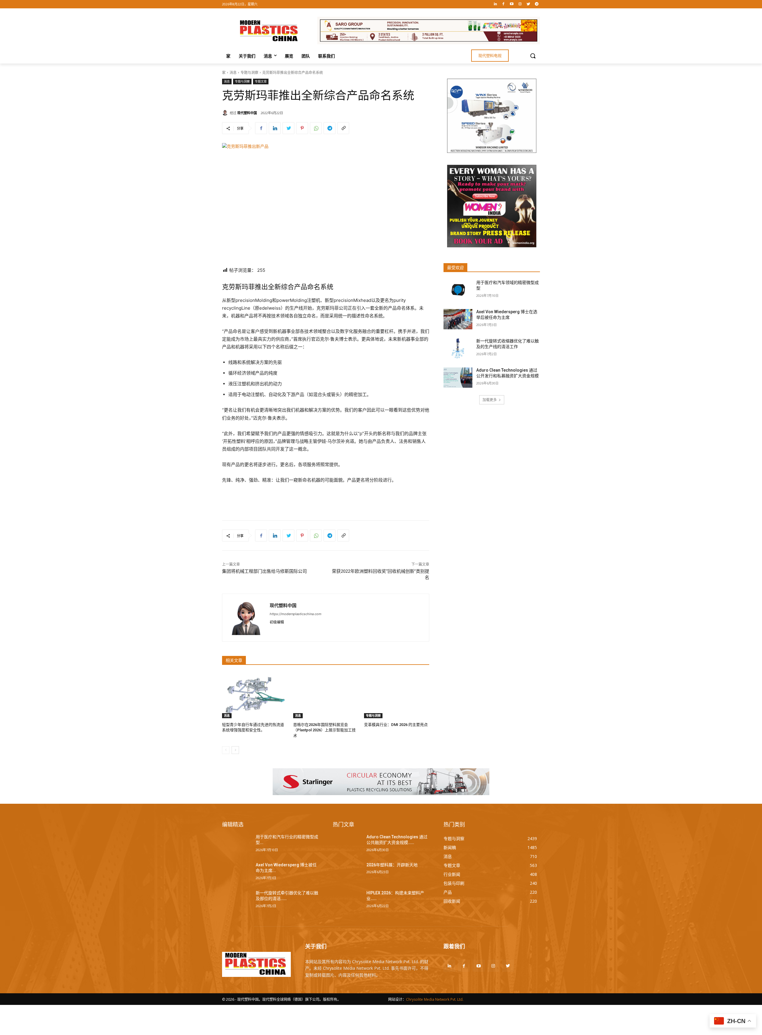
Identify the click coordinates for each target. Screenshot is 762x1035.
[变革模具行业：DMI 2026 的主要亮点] (396, 695)
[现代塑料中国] (226, 113)
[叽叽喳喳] (528, 4)
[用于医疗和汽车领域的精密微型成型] (458, 290)
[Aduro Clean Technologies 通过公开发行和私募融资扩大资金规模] (458, 377)
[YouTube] (511, 4)
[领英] (495, 4)
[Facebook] (503, 4)
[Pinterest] (302, 128)
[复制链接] (343, 128)
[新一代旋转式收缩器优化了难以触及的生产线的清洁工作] (458, 348)
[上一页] (225, 750)
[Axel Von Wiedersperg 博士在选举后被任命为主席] (458, 319)
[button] (533, 56)
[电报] (536, 4)
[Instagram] (520, 4)
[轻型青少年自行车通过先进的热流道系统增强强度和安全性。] (254, 695)
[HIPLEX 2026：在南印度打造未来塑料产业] (347, 900)
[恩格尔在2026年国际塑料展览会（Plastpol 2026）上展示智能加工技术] (325, 695)
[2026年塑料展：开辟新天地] (347, 872)
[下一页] (235, 750)
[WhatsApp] (316, 128)
